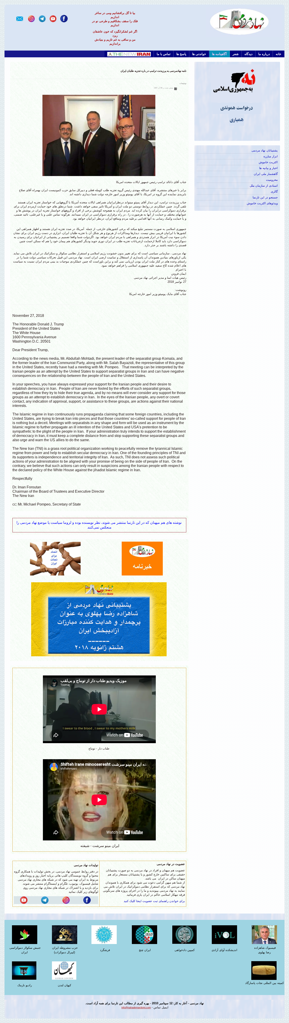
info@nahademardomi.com (136, 1007)
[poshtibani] (99, 619)
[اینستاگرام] (31, 18)
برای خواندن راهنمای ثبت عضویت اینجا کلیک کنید (154, 901)
